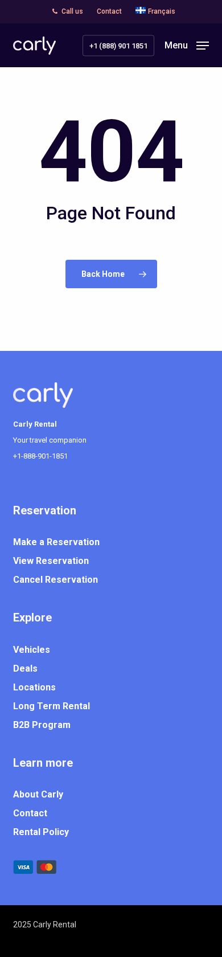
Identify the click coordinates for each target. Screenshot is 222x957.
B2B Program (42, 724)
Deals (25, 668)
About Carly (38, 794)
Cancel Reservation (55, 579)
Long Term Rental (51, 706)
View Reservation (51, 560)
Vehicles (31, 649)
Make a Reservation (56, 542)
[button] (187, 45)
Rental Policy (41, 832)
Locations (34, 687)
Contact (30, 813)
